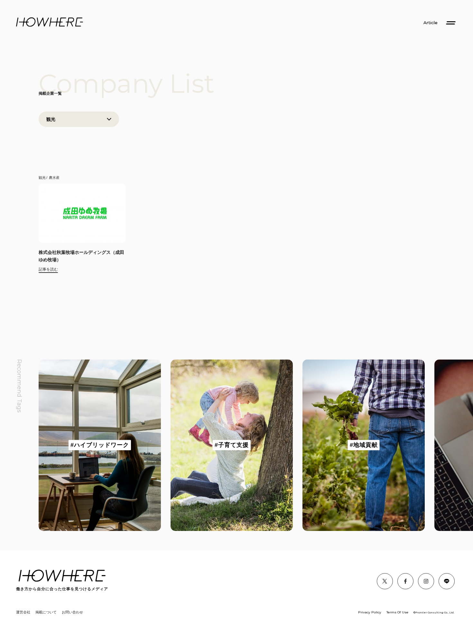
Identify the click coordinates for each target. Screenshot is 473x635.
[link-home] (49, 22)
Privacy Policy (369, 612)
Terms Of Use (397, 612)
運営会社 (23, 612)
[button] (58, 445)
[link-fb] (385, 581)
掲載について (46, 612)
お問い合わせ (72, 612)
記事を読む (48, 269)
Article (430, 22)
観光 (42, 177)
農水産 (54, 177)
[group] (100, 445)
